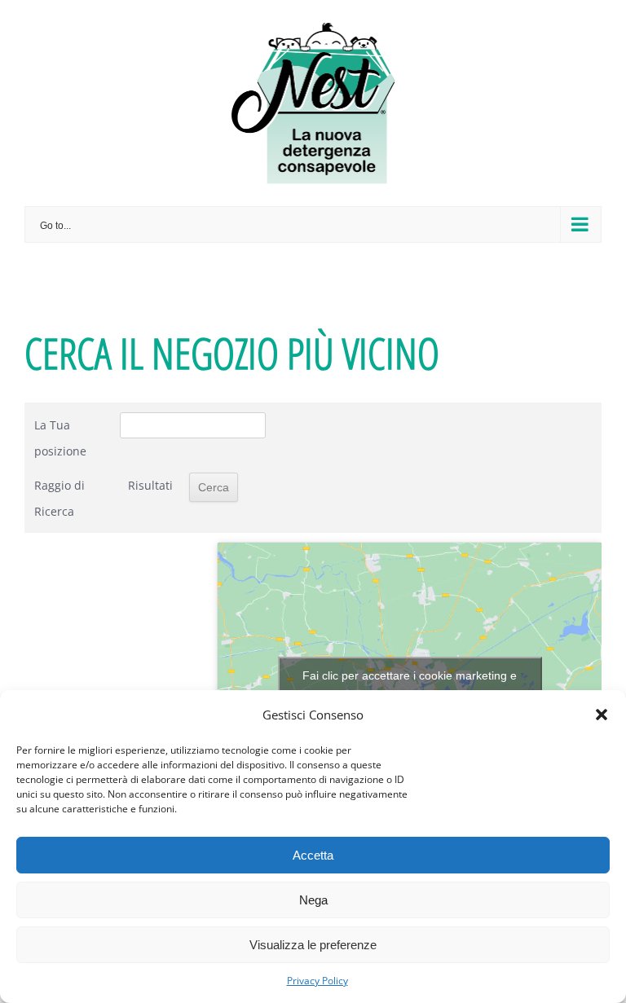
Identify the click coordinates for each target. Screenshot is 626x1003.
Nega (313, 900)
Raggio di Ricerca (59, 498)
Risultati (150, 485)
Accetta (313, 855)
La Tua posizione (60, 438)
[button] (601, 714)
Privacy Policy (317, 981)
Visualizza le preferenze (313, 945)
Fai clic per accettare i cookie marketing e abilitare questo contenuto (409, 685)
